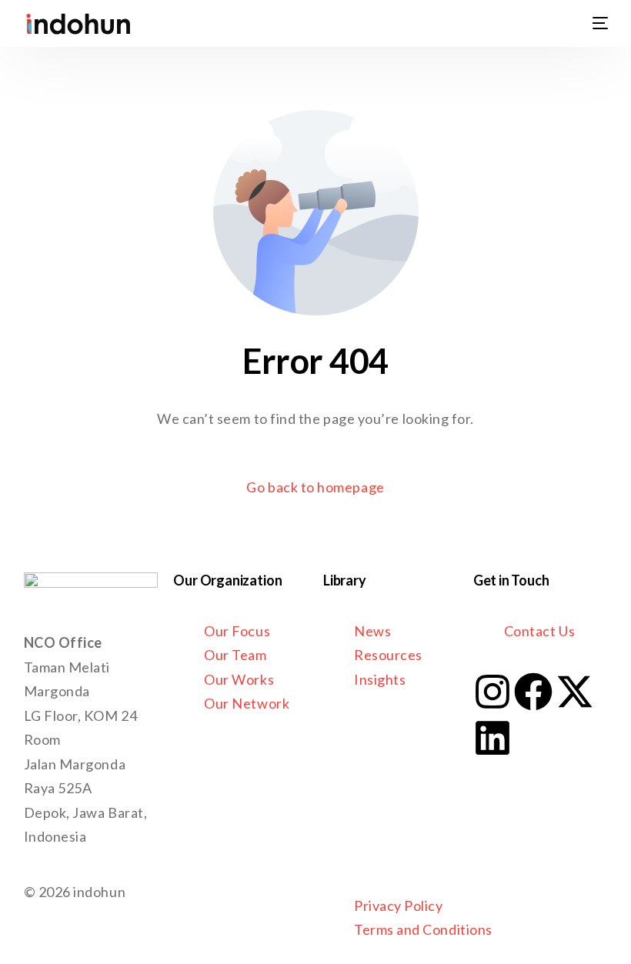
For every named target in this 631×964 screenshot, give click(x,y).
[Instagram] (492, 691)
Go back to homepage (315, 487)
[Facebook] (533, 691)
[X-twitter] (575, 691)
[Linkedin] (492, 738)
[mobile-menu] (591, 23)
